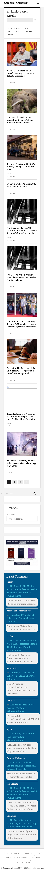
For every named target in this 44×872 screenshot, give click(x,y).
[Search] (35, 20)
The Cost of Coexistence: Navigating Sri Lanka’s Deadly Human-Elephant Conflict (21, 120)
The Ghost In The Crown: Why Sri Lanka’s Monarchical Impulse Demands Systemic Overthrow (21, 324)
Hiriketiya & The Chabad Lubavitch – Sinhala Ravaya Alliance (20, 618)
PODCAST (16, 853)
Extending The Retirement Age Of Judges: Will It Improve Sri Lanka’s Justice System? (22, 370)
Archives (10, 514)
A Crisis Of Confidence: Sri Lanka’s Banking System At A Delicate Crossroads (20, 73)
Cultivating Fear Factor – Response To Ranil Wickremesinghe (20, 708)
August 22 (11, 129)
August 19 (11, 176)
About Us (28, 853)
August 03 (11, 380)
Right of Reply (22, 858)
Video (6, 853)
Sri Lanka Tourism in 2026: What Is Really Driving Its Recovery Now (22, 166)
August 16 (11, 240)
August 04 (11, 333)
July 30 (9, 426)
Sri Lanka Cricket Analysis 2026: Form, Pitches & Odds (21, 185)
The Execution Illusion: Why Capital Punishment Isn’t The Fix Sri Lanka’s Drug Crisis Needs (22, 230)
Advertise (26, 863)
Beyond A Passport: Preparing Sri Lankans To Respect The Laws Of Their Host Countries (21, 416)
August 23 (11, 83)
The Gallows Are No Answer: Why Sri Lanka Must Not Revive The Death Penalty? (21, 277)
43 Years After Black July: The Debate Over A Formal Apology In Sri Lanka (21, 463)
